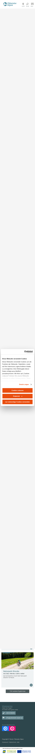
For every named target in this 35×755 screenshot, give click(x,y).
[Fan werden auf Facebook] (5, 728)
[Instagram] (12, 728)
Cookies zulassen (18, 390)
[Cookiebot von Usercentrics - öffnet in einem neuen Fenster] (25, 352)
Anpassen (16, 396)
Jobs (18, 742)
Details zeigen (24, 384)
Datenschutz (12, 742)
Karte (23, 6)
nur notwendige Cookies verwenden (17, 402)
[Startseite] (10, 4)
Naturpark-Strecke (11, 671)
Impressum (5, 742)
